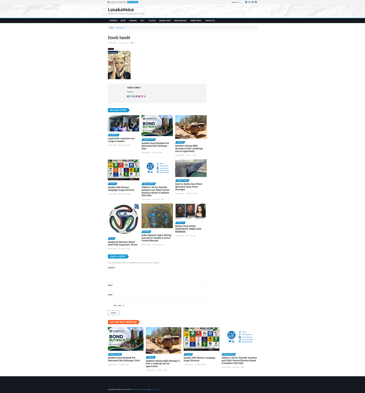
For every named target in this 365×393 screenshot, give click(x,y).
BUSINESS (113, 20)
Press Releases (180, 20)
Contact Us (210, 20)
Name (110, 285)
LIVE (142, 20)
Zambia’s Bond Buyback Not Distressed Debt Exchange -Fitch (155, 146)
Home (111, 28)
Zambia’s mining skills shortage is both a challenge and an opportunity (189, 148)
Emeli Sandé (120, 28)
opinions (133, 20)
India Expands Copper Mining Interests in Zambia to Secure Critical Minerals (156, 238)
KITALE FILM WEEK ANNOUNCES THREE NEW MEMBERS (188, 229)
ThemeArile (154, 389)
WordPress (135, 389)
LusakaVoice (121, 9)
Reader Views (165, 20)
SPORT (123, 20)
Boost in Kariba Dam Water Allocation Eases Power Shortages (188, 187)
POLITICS (152, 20)
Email (110, 295)
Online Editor (112, 43)
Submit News (196, 20)
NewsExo (144, 389)
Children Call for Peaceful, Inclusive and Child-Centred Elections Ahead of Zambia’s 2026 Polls (239, 360)
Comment (111, 267)
